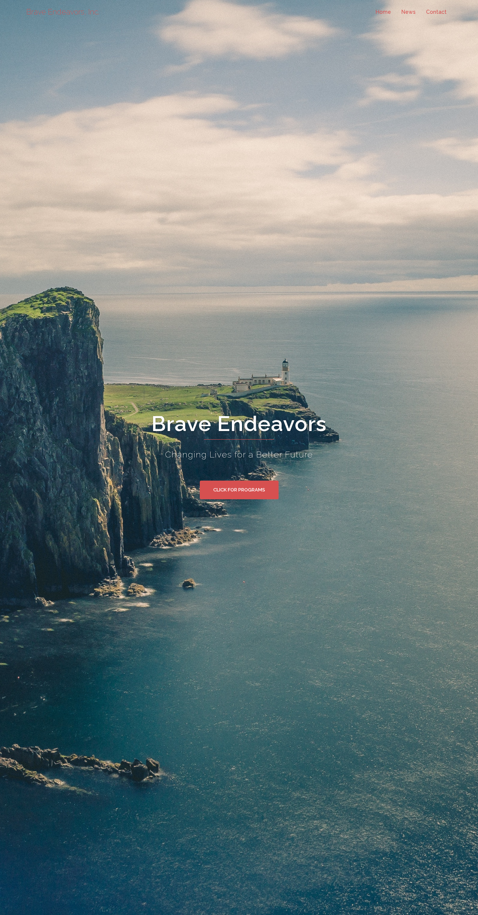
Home (383, 12)
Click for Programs (239, 490)
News (408, 12)
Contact (436, 12)
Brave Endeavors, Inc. (62, 11)
